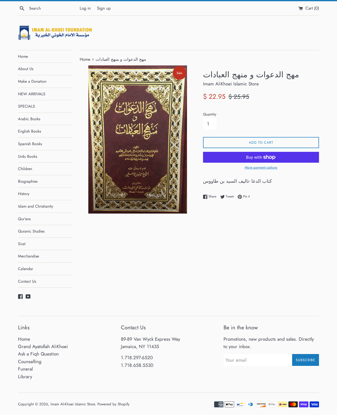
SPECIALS (26, 106)
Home (23, 56)
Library (25, 376)
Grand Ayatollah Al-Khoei (43, 346)
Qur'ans (24, 219)
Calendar (25, 269)
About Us (25, 69)
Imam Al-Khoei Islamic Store (73, 404)
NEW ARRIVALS (31, 94)
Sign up (104, 8)
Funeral (25, 369)
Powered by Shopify (113, 404)
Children (25, 169)
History (23, 194)
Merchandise (28, 256)
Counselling (29, 361)
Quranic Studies (31, 231)
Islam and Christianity (35, 206)
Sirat (21, 244)
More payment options (261, 167)
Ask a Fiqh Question (38, 354)
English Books (29, 131)
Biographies (27, 181)
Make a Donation (32, 81)
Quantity (209, 114)
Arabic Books (29, 119)
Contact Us (27, 281)
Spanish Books (30, 144)
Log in (85, 8)
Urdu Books (27, 156)
